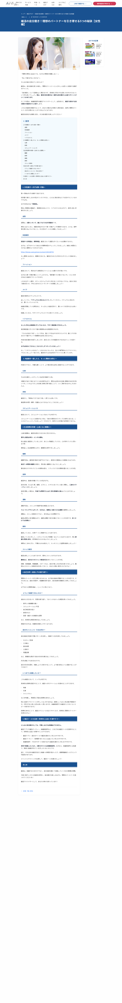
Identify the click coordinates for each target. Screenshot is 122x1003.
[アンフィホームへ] (11, 3)
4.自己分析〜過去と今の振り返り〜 (33, 166)
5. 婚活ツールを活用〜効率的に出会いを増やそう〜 (37, 176)
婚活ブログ (45, 3)
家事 (26, 145)
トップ (23, 14)
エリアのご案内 (62, 3)
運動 (26, 158)
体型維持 (27, 130)
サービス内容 (28, 3)
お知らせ (53, 3)
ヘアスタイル (28, 138)
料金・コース (37, 3)
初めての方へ (19, 3)
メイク (26, 135)
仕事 (26, 143)
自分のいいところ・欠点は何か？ (34, 171)
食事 (26, 155)
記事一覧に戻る (28, 791)
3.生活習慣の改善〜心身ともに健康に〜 (34, 150)
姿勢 (26, 127)
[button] (80, 3)
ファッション (28, 132)
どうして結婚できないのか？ (33, 168)
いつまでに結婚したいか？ (32, 173)
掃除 (26, 161)
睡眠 (26, 153)
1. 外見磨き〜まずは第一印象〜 (32, 125)
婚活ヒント (24, 17)
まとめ (25, 179)
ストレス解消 (28, 163)
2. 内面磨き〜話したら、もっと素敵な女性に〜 (36, 140)
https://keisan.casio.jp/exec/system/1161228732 (37, 252)
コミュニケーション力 (31, 148)
